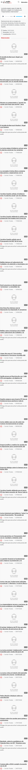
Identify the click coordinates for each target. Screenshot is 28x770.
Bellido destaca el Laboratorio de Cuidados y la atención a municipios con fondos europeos (14, 263)
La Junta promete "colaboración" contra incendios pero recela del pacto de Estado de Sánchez (14, 651)
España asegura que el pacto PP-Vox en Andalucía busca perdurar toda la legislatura (13, 400)
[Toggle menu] (1, 2)
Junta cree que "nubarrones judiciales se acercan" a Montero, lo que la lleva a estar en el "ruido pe (13, 582)
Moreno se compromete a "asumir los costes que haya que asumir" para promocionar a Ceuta (13, 103)
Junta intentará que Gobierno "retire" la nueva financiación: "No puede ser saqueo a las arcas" (14, 514)
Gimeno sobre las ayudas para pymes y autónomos (13, 719)
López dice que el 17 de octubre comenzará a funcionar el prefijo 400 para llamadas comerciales (12, 354)
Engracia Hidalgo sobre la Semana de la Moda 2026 (13, 468)
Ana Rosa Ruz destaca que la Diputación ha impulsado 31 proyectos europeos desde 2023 (13, 309)
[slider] (7, 16)
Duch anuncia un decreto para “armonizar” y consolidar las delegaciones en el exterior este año (12, 286)
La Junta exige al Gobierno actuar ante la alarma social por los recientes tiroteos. (13, 149)
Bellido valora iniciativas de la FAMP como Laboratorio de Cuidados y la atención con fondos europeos (12, 332)
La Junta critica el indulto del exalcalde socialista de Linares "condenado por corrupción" (13, 674)
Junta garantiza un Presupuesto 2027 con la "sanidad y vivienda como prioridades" (13, 537)
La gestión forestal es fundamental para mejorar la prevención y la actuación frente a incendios (12, 560)
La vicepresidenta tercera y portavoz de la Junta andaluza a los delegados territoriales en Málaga (13, 605)
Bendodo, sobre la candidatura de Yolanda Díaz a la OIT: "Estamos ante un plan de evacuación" (13, 742)
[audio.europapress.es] (9, 2)
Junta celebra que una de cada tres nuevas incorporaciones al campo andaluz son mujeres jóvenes (12, 423)
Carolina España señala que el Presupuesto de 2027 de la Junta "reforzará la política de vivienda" (11, 240)
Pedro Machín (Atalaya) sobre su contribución (11, 696)
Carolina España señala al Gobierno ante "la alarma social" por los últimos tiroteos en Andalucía (13, 195)
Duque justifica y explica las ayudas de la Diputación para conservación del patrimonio (13, 446)
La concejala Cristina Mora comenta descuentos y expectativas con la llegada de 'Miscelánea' (12, 172)
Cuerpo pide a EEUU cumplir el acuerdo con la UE (13, 765)
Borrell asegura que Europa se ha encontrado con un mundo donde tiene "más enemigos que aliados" (13, 81)
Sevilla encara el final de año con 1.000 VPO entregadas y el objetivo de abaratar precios (13, 377)
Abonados (24, 2)
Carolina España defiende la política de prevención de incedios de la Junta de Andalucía (13, 217)
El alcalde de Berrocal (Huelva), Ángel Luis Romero (13, 126)
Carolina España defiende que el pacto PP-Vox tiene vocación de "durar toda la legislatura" (13, 491)
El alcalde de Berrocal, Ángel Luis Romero (11, 58)
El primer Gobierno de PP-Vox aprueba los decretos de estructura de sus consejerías (13, 628)
